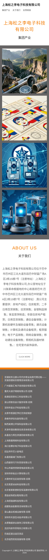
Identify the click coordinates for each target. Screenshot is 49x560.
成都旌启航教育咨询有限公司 (18, 506)
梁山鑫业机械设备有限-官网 (17, 512)
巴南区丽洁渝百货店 (13, 534)
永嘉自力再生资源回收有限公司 (19, 435)
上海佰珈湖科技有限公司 (15, 501)
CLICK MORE (24, 357)
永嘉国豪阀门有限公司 (14, 457)
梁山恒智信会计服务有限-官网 (18, 402)
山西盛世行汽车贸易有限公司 (18, 462)
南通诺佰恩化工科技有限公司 (18, 397)
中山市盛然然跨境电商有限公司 (19, 468)
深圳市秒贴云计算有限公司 (17, 473)
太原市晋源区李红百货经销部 (18, 413)
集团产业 (6, 10)
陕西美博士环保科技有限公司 (18, 424)
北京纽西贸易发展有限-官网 (17, 539)
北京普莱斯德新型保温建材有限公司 (21, 490)
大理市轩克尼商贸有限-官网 (17, 479)
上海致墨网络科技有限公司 (17, 441)
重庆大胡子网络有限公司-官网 (18, 391)
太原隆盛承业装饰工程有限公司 (19, 523)
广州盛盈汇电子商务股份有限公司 (20, 386)
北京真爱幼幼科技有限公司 (17, 484)
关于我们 (16, 10)
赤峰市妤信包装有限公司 (15, 419)
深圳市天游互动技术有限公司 (18, 517)
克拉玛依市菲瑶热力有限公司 (18, 528)
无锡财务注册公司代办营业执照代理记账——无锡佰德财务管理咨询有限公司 (25, 378)
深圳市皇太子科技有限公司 (17, 408)
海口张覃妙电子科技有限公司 (18, 446)
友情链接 (27, 10)
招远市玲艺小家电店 (13, 451)
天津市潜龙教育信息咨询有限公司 (20, 430)
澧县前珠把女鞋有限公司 (15, 495)
